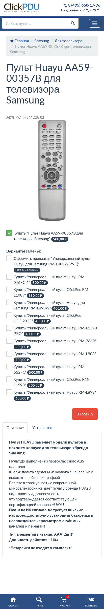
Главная (21, 40)
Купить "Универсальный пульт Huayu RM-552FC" (50, 369)
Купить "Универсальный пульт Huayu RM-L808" (55, 356)
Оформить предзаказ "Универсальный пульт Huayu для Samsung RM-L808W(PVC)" (52, 264)
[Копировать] (42, 117)
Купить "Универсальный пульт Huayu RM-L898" (55, 395)
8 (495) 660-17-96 (83, 5)
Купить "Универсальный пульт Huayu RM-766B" (55, 344)
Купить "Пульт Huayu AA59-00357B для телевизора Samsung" (48, 236)
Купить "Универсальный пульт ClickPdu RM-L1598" (52, 382)
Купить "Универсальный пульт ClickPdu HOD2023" (47, 318)
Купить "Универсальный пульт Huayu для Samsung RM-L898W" (49, 305)
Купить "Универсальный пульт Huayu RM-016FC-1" (50, 280)
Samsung (41, 40)
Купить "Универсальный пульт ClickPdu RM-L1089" (52, 292)
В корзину (84, 414)
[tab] (15, 427)
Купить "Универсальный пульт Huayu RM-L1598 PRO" (55, 331)
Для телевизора (68, 40)
